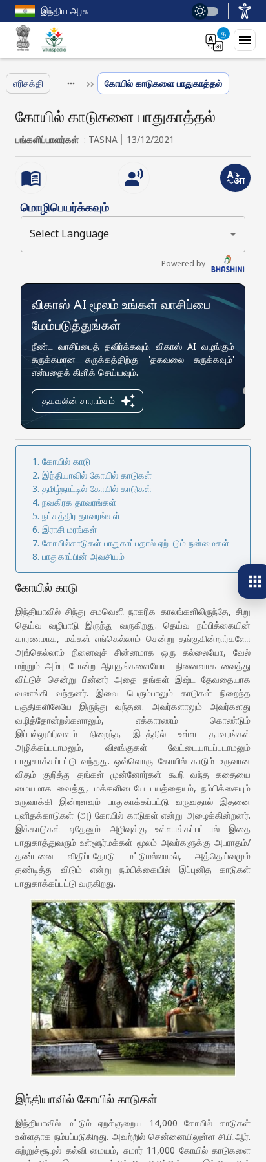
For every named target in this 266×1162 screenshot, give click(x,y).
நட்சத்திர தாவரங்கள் (81, 516)
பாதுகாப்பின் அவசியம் (83, 556)
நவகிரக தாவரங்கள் (79, 502)
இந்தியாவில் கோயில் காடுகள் (97, 475)
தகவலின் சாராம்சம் (78, 400)
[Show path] (71, 83)
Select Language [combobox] (69, 233)
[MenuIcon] (245, 40)
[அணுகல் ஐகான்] (245, 11)
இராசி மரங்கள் (69, 529)
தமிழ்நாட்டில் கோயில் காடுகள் (97, 488)
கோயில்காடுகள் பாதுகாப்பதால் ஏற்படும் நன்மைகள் (135, 543)
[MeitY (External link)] (23, 40)
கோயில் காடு (66, 461)
